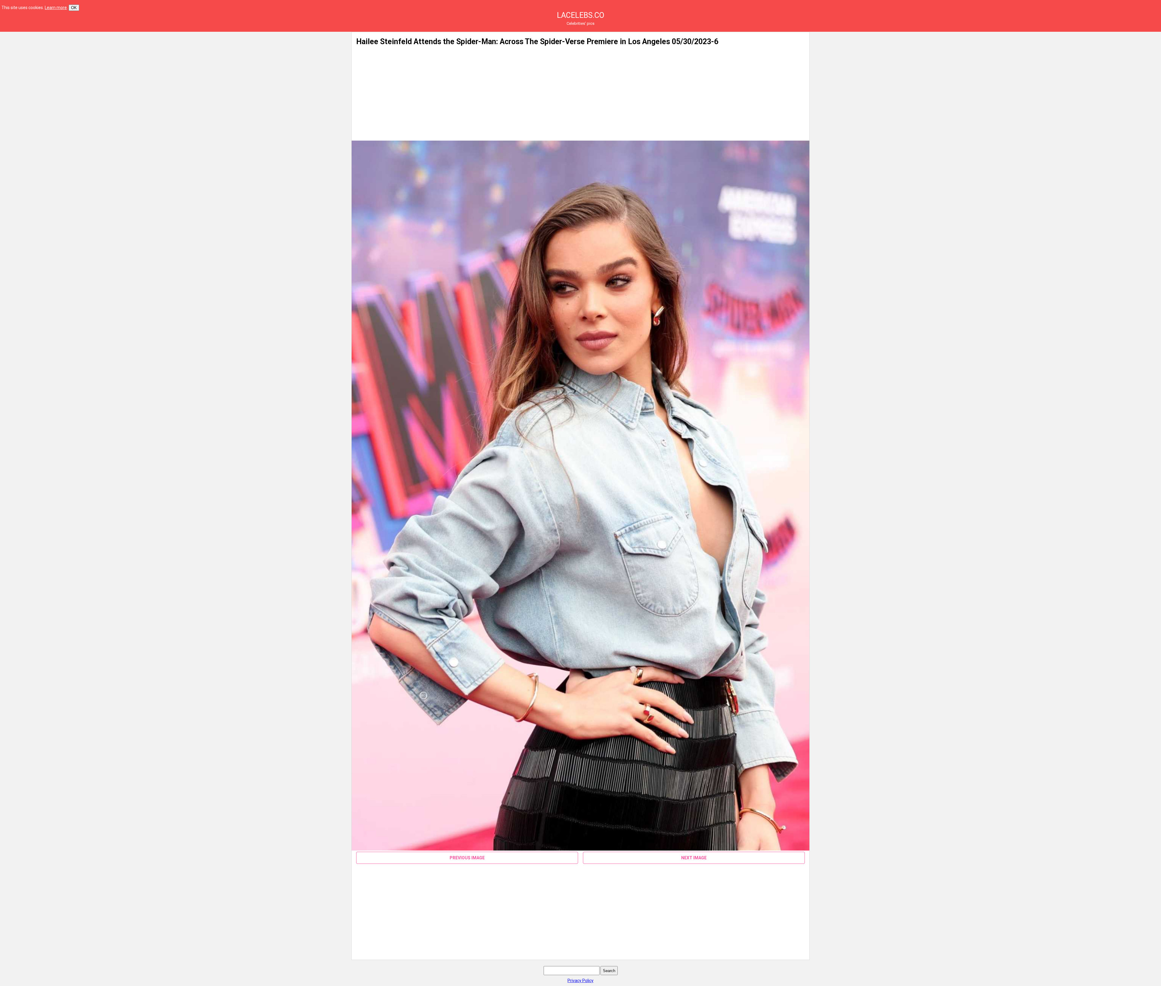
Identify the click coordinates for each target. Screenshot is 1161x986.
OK (74, 7)
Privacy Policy (580, 980)
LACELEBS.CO (580, 15)
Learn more (56, 7)
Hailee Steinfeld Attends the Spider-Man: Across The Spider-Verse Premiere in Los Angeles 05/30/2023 (533, 41)
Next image (694, 857)
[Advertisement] (287, 74)
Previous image (467, 857)
